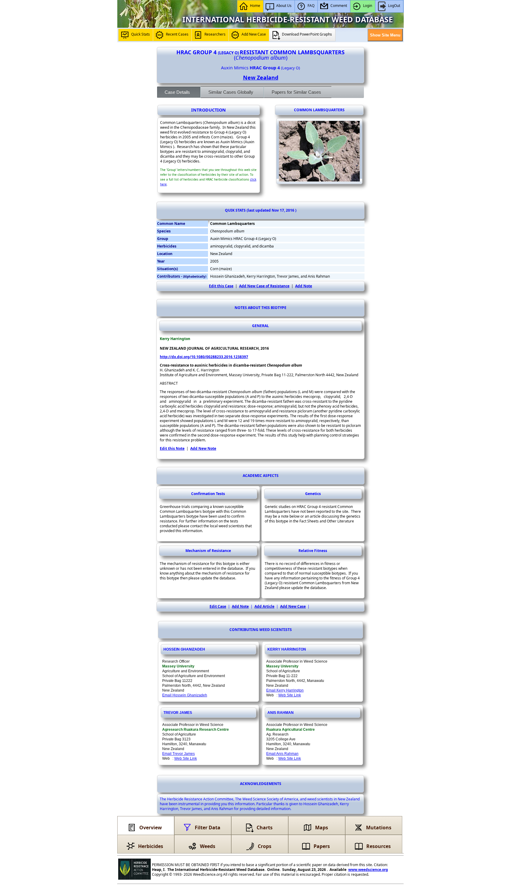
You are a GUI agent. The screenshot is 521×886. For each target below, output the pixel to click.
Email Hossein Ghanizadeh (184, 695)
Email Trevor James (178, 754)
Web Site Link (289, 695)
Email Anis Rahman (282, 754)
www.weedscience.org (368, 869)
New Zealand (260, 77)
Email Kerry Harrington (285, 690)
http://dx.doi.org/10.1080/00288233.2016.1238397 (204, 356)
